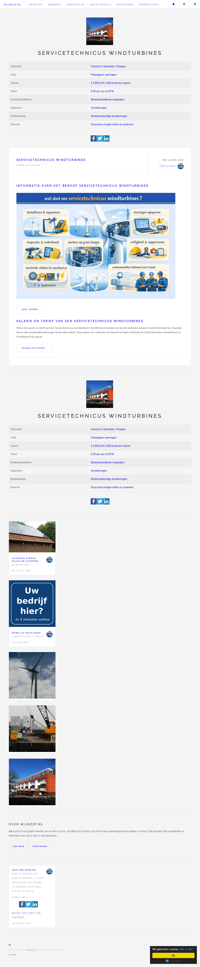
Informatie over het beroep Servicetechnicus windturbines (82, 185)
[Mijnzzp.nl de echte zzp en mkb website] (100, 31)
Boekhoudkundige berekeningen (109, 116)
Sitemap (12, 954)
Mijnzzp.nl (13, 4)
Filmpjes (121, 66)
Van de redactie (101, 4)
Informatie (108, 66)
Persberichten (149, 4)
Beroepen (54, 4)
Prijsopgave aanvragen (104, 74)
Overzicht (96, 66)
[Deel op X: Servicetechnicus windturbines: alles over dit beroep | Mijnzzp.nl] (100, 140)
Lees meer (18, 846)
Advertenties (76, 4)
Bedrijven (35, 4)
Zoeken (184, 4)
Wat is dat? (186, 949)
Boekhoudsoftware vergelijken (108, 99)
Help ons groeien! (24, 870)
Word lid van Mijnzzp (26, 633)
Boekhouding (125, 4)
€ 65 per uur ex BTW (102, 91)
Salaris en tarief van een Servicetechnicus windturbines (80, 321)
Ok (173, 955)
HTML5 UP (31, 950)
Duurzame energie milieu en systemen (112, 124)
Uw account (173, 4)
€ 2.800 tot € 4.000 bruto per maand (110, 83)
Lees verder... (31, 309)
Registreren (40, 846)
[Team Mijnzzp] (49, 560)
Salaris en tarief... (34, 348)
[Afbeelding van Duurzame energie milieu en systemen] (32, 537)
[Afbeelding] (32, 676)
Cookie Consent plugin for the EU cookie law (173, 961)
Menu (195, 4)
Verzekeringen (99, 107)
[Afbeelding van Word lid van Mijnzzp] (32, 604)
